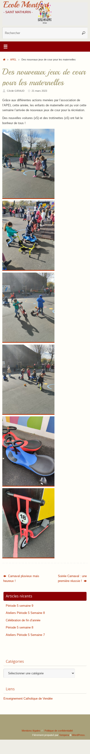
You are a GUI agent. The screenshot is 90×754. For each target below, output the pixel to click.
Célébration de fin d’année (23, 620)
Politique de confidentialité (59, 730)
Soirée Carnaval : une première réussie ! (72, 579)
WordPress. (78, 735)
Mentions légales (31, 730)
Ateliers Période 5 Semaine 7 (25, 635)
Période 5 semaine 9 (19, 605)
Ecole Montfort (25, 4)
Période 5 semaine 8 (19, 627)
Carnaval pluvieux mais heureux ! (21, 579)
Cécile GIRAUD (15, 90)
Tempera (64, 735)
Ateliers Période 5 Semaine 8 (25, 613)
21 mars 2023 (39, 90)
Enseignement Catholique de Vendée (28, 698)
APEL (13, 59)
